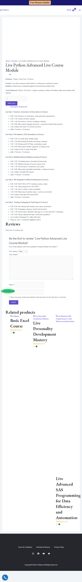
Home (8, 61)
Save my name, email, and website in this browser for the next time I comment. (38, 297)
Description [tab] (14, 107)
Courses (14, 61)
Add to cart (11, 103)
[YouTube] (44, 554)
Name (11, 285)
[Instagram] (33, 554)
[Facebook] (38, 554)
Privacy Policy (59, 547)
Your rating (13, 251)
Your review (13, 254)
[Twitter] (49, 554)
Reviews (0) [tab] (23, 107)
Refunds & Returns (43, 547)
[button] (40, 3)
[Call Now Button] (5, 577)
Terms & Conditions (25, 547)
